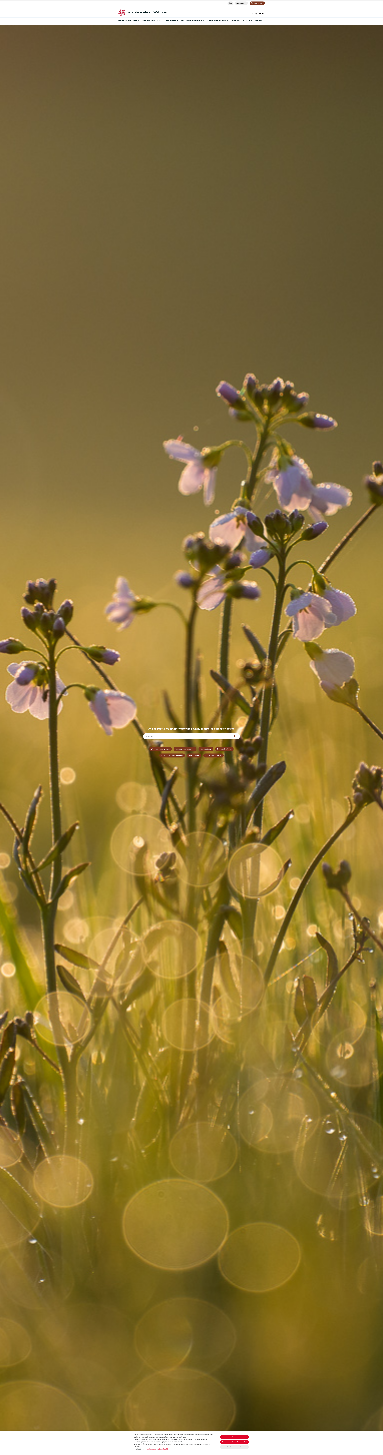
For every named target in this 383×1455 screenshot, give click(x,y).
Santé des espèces (213, 755)
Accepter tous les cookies (234, 1437)
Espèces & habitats (150, 20)
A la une (246, 20)
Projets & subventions (216, 20)
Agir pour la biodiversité (191, 20)
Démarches (235, 20)
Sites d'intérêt (169, 20)
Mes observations (162, 749)
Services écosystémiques (172, 755)
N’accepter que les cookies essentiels (234, 1442)
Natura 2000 (194, 755)
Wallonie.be (241, 3)
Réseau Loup (205, 749)
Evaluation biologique (127, 20)
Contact (258, 20)
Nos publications (224, 749)
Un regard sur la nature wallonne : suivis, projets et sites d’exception (191, 728)
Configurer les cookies (234, 1447)
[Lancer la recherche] (235, 736)
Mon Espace (259, 3)
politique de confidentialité (157, 1449)
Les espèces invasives (185, 749)
